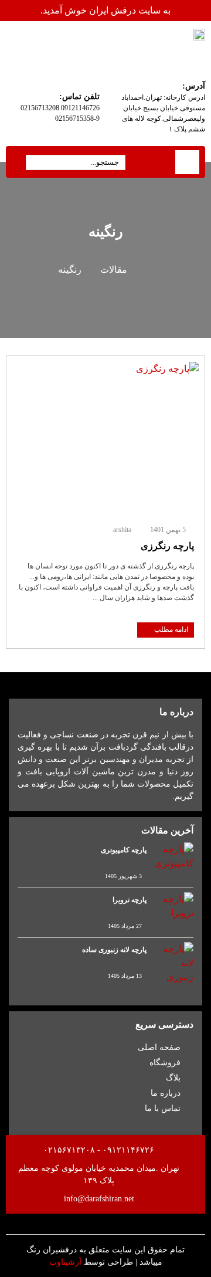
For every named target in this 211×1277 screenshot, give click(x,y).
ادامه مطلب (171, 629)
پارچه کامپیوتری (124, 850)
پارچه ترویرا (130, 900)
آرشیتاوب (65, 1262)
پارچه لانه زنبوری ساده (114, 950)
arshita (122, 530)
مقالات (113, 270)
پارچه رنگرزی (167, 546)
